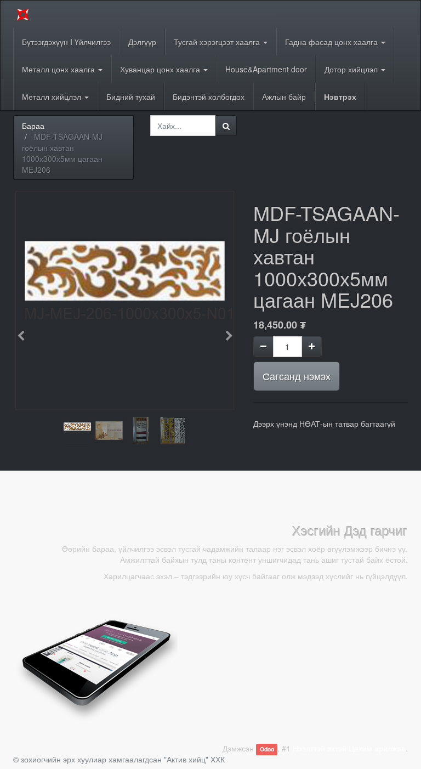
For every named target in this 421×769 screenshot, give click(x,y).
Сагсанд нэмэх (297, 376)
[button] (24, 331)
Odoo (267, 749)
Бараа (33, 125)
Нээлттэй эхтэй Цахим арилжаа (349, 748)
